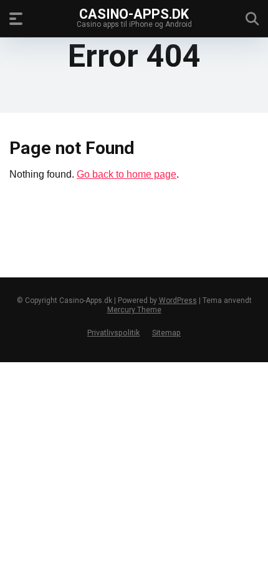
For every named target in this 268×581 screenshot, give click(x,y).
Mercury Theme (134, 309)
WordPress (178, 300)
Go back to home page (126, 174)
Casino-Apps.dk (134, 13)
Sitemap (166, 332)
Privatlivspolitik (113, 332)
